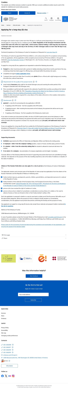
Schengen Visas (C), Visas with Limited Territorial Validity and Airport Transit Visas (39, 128)
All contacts (9, 366)
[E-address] (4, 360)
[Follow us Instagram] (13, 376)
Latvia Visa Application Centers (15, 60)
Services (3, 313)
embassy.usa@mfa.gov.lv (10, 355)
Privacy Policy (5, 327)
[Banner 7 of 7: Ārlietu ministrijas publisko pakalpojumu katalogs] (42, 258)
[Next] (64, 258)
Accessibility (4, 330)
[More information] (36, 81)
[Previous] (3, 258)
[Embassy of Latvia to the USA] (10, 19)
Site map (3, 333)
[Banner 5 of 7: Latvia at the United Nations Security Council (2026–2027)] (8, 258)
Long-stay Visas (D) (51, 52)
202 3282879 (7, 352)
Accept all (27, 13)
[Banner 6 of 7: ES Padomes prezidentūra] (25, 258)
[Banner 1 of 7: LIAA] (59, 258)
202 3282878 (7, 350)
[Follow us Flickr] (9, 376)
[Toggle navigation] (65, 19)
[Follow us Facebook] (2, 376)
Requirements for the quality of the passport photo (18, 82)
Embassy (3, 318)
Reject (9, 13)
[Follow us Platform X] (6, 376)
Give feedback (34, 276)
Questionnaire (7, 100)
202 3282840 (7, 345)
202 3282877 (7, 347)
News (2, 316)
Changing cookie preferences (9, 335)
